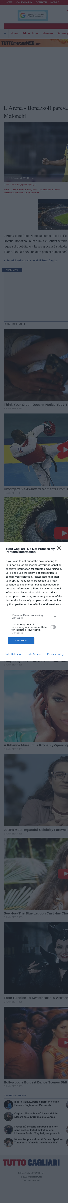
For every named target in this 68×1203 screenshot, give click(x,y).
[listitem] (34, 616)
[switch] (53, 627)
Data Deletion (13, 654)
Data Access (34, 654)
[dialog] (34, 601)
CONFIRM (21, 640)
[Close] (60, 549)
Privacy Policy (55, 654)
